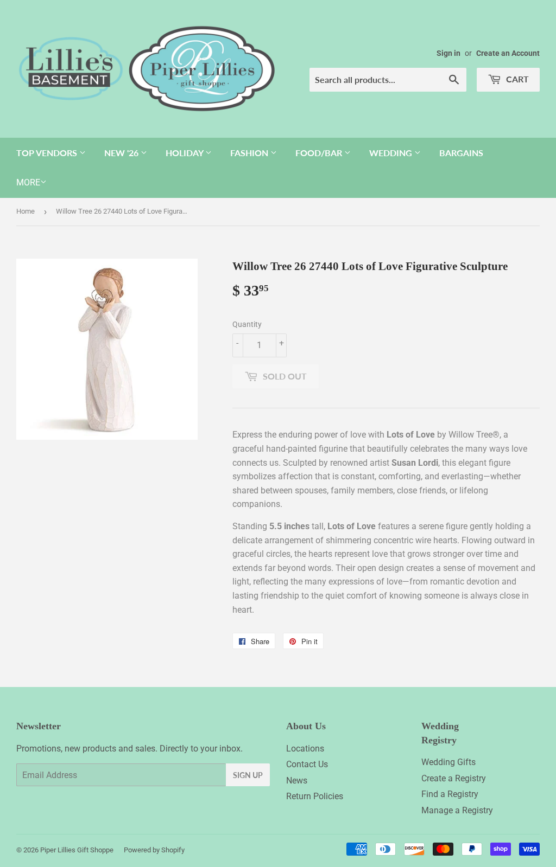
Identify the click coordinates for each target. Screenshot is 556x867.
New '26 (122, 152)
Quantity (247, 324)
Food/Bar (319, 152)
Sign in (448, 53)
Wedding (391, 152)
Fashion (250, 152)
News (296, 780)
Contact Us (307, 764)
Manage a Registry (457, 810)
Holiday (185, 152)
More (28, 182)
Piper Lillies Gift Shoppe (76, 850)
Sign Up (248, 775)
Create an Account (508, 53)
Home (25, 211)
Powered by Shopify (154, 850)
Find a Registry (449, 794)
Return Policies (314, 796)
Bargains (461, 152)
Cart (516, 79)
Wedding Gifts (448, 762)
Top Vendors (47, 152)
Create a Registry (453, 778)
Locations (305, 748)
